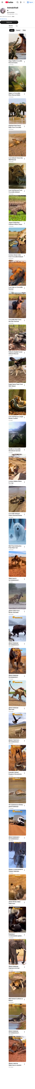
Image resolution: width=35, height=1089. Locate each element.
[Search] (17, 2)
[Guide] (2, 2)
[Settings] (24, 2)
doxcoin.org (4, 19)
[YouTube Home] (9, 2)
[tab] (11, 26)
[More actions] (24, 61)
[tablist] (17, 26)
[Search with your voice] (20, 2)
